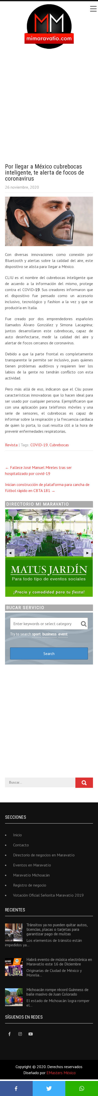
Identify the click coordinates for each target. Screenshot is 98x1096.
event (63, 634)
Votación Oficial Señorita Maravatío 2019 (48, 895)
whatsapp (81, 1088)
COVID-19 (39, 444)
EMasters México (61, 1072)
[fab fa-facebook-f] (9, 1034)
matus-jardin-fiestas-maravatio (49, 553)
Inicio (17, 834)
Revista (11, 444)
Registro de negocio (29, 885)
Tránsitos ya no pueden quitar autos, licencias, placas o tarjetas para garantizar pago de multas (56, 929)
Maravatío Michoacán (31, 875)
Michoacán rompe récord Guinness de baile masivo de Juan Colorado (57, 991)
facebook (16, 1088)
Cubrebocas (59, 444)
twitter (49, 1088)
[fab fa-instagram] (20, 1034)
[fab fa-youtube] (30, 1034)
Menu (93, 9)
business (49, 634)
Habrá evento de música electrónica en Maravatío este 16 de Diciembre (59, 961)
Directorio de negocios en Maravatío (44, 854)
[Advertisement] (49, 102)
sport (36, 634)
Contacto (21, 844)
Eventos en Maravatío (32, 864)
